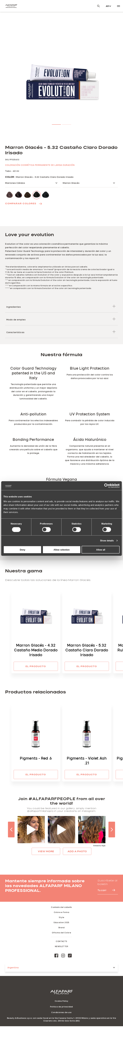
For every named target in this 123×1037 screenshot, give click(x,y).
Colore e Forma (61, 912)
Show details (107, 540)
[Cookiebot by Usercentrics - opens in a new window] (106, 485)
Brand (61, 927)
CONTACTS (61, 941)
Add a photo (77, 851)
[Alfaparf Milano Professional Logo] (11, 6)
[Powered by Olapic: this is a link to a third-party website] (99, 846)
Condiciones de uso (61, 1012)
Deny (22, 549)
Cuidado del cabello (61, 907)
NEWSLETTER (61, 946)
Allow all (100, 549)
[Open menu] (118, 6)
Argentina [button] (13, 967)
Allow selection (62, 549)
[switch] (46, 529)
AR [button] (107, 6)
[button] (56, 124)
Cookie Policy (61, 1001)
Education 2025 (61, 922)
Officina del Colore (61, 933)
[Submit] (112, 890)
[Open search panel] (96, 6)
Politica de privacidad (61, 1007)
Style (61, 917)
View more (46, 851)
